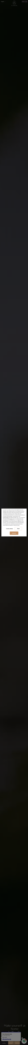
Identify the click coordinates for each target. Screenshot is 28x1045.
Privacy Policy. (6, 517)
